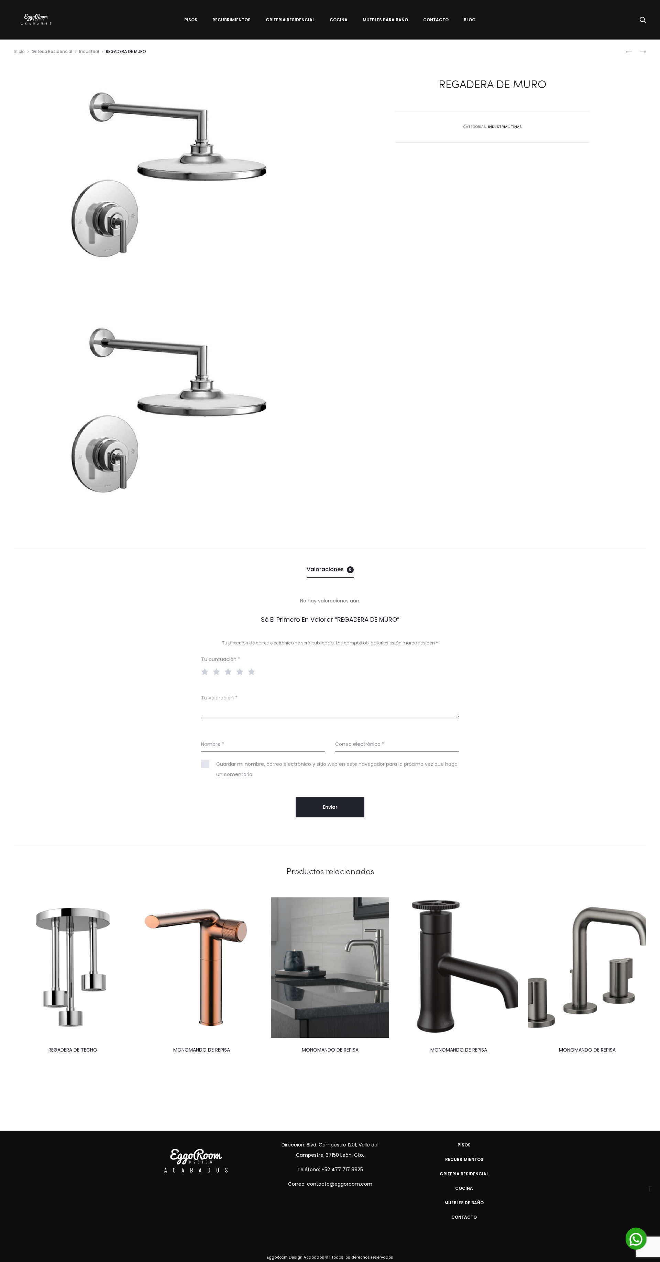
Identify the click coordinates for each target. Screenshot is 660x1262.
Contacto (436, 20)
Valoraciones (329, 569)
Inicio (19, 51)
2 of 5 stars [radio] (218, 671)
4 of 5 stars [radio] (241, 671)
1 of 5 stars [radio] (206, 671)
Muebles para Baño (385, 20)
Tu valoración (219, 697)
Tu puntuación (220, 659)
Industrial (89, 51)
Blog (470, 20)
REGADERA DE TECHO (72, 1049)
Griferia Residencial (290, 20)
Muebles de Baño (464, 1203)
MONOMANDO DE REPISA (201, 1049)
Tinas (516, 126)
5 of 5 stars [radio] (253, 671)
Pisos (190, 20)
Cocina (339, 20)
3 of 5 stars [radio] (229, 671)
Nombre (212, 744)
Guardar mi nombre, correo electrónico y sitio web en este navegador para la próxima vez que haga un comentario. (337, 769)
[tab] (330, 569)
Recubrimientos (231, 20)
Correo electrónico (359, 744)
